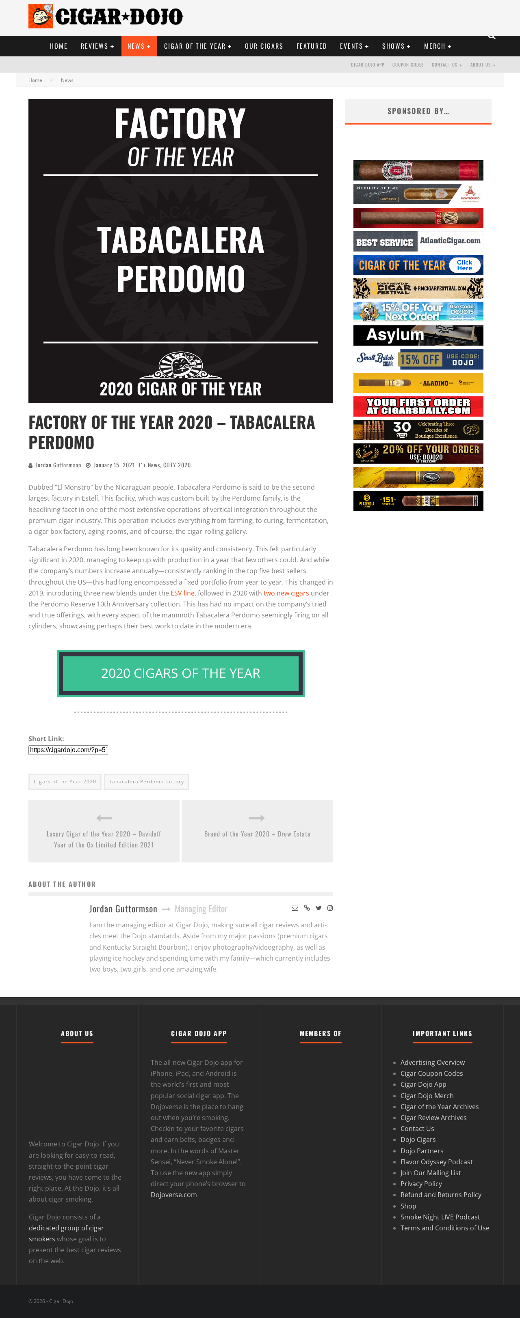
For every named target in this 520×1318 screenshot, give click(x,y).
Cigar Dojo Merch (427, 1095)
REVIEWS (94, 46)
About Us (480, 64)
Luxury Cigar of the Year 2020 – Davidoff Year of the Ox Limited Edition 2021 (104, 839)
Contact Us (444, 64)
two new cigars (286, 593)
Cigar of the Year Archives (440, 1106)
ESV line (183, 593)
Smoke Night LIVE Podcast (440, 1217)
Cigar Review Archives (434, 1117)
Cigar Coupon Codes (432, 1073)
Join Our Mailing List (431, 1172)
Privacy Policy (421, 1183)
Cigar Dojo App (367, 64)
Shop (408, 1206)
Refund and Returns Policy (441, 1194)
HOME (59, 46)
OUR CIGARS (264, 46)
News (154, 464)
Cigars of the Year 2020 (65, 781)
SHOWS (393, 46)
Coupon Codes (408, 64)
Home (35, 80)
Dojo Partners (422, 1150)
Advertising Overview (433, 1062)
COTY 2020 (177, 464)
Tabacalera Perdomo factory (146, 781)
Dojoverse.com (174, 1194)
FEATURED (312, 46)
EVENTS (351, 46)
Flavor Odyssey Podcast (437, 1161)
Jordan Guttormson (58, 464)
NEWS (136, 46)
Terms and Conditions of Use (445, 1227)
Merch (435, 46)
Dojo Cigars (418, 1139)
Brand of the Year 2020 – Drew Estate (257, 834)
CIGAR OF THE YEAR (195, 46)
